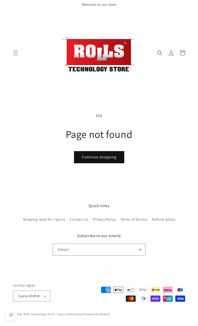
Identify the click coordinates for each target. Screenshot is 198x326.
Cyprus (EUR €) (29, 296)
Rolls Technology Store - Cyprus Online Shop (53, 314)
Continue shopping (99, 156)
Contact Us (79, 219)
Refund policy (163, 219)
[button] (15, 53)
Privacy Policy (104, 219)
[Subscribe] (139, 250)
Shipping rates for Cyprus (44, 219)
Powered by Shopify (97, 314)
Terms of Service (133, 219)
